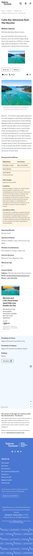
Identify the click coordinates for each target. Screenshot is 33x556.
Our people (5, 463)
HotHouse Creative (17, 521)
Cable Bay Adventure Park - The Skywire (13, 13)
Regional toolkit (6, 480)
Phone (13, 74)
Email (6, 74)
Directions (6, 361)
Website (16, 69)
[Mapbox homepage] (4, 407)
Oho (22, 522)
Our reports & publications (10, 471)
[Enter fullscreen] (31, 366)
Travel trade (5, 483)
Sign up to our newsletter (10, 496)
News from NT (6, 477)
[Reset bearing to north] (31, 406)
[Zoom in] (31, 401)
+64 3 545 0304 (12, 278)
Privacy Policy (17, 515)
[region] (16, 386)
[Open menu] (30, 3)
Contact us (5, 474)
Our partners (5, 468)
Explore (9, 11)
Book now (6, 69)
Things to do (17, 11)
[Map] (25, 3)
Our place (4, 466)
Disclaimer (8, 515)
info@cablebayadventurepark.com (17, 275)
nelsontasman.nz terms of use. (15, 432)
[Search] (20, 3)
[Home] (5, 3)
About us (5, 459)
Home (3, 11)
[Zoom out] (31, 404)
